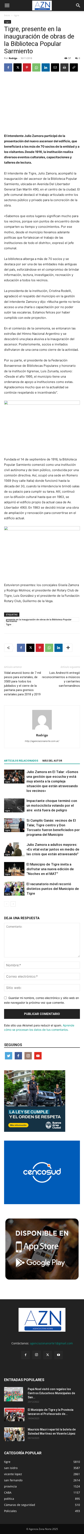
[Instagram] (36, 1355)
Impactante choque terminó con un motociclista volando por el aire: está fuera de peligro (52, 805)
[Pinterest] (27, 67)
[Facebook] (8, 67)
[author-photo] (42, 729)
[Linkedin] (46, 67)
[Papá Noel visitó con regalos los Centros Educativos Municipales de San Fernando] (13, 1394)
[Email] (55, 67)
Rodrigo (13, 58)
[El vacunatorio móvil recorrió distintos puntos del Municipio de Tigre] (14, 889)
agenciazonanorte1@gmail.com (51, 1343)
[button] (6, 5)
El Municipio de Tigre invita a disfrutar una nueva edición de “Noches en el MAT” (50, 869)
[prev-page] (6, 904)
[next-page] (13, 904)
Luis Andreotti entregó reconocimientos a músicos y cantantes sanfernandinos (61, 679)
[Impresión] (64, 67)
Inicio (7, 15)
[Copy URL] (74, 67)
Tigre (8, 624)
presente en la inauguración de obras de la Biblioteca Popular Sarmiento (39, 620)
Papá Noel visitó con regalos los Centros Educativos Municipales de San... (51, 1393)
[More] (68, 648)
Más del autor (52, 760)
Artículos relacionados (21, 760)
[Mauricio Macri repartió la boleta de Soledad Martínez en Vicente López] (14, 1434)
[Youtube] (58, 1355)
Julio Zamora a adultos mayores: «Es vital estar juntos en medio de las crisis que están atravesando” (53, 849)
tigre (16, 15)
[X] (17, 67)
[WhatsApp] (36, 67)
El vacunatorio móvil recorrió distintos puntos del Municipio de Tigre (53, 888)
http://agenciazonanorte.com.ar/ (42, 741)
